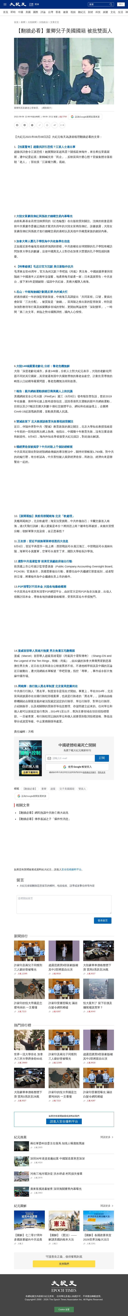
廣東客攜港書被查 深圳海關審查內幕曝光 (56, 1188)
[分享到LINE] (25, 125)
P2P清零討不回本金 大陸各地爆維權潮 (42, 586)
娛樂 (105, 12)
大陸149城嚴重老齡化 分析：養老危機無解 (43, 366)
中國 (20, 12)
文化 (113, 12)
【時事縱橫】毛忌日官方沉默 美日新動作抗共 (44, 266)
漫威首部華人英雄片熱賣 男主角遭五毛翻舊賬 (46, 650)
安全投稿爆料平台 (71, 869)
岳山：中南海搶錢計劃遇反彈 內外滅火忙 (42, 291)
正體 (31, 4)
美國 (28, 12)
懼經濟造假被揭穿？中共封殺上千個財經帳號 (44, 446)
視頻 (73, 12)
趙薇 (52, 788)
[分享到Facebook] (17, 125)
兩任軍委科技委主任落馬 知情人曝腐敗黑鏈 (57, 1143)
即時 (13, 12)
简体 (37, 4)
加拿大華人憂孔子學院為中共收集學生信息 (43, 241)
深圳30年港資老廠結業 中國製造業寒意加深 (57, 1158)
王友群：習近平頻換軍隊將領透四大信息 (43, 541)
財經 (90, 12)
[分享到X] (32, 125)
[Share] (16, 973)
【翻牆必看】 (29, 788)
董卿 (43, 788)
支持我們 (64, 1263)
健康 (65, 12)
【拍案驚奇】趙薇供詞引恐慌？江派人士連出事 (45, 146)
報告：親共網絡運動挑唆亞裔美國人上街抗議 (44, 391)
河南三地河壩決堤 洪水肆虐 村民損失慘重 (56, 1173)
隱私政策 (101, 772)
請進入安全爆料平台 (64, 1121)
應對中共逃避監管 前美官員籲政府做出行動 (45, 561)
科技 (98, 12)
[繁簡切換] (62, 125)
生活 (120, 12)
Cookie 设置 (64, 1309)
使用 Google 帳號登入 (80, 767)
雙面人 (82, 788)
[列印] (47, 125)
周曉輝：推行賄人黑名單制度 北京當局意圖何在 (48, 686)
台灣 (50, 12)
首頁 (5, 12)
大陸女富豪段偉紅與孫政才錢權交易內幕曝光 (44, 216)
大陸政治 (43, 22)
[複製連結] (40, 125)
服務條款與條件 (89, 772)
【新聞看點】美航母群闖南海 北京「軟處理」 (46, 516)
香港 (58, 12)
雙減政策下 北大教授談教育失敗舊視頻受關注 (44, 421)
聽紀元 (82, 12)
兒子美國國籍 (66, 788)
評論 (43, 12)
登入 (121, 4)
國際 (35, 12)
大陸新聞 (32, 22)
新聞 (23, 22)
